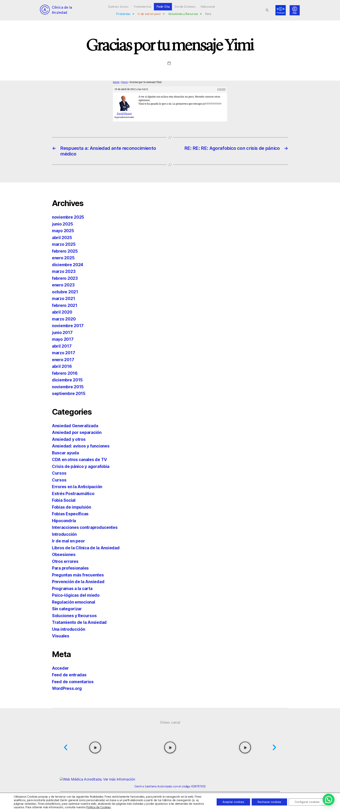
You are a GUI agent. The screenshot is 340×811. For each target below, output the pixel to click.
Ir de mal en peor (149, 14)
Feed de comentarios (73, 681)
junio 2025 (62, 224)
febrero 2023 (65, 278)
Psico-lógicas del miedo (76, 595)
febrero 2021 (64, 305)
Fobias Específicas (70, 513)
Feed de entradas (69, 674)
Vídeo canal (170, 722)
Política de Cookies (98, 807)
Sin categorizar (67, 608)
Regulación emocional (73, 602)
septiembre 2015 (68, 393)
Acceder (60, 668)
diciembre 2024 (67, 264)
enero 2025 (63, 257)
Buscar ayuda (65, 452)
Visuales (60, 635)
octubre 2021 (65, 291)
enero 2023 (63, 285)
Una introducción (68, 629)
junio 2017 (62, 332)
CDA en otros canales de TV (79, 459)
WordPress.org (67, 688)
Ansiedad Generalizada (75, 425)
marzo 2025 (63, 244)
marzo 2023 (63, 271)
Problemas (123, 14)
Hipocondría (64, 520)
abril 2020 (62, 312)
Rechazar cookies (269, 802)
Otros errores (65, 561)
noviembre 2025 (68, 217)
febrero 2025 (65, 251)
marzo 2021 (63, 298)
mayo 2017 (63, 339)
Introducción (64, 534)
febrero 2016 (65, 373)
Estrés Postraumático (73, 493)
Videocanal (207, 6)
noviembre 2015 (68, 386)
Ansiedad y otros (69, 439)
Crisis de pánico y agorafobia (80, 466)
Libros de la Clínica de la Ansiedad (86, 547)
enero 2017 (63, 359)
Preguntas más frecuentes (78, 575)
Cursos (59, 473)
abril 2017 (61, 346)
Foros (124, 82)
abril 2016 (62, 366)
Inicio (116, 82)
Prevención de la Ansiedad (78, 581)
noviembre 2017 (68, 325)
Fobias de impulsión (71, 507)
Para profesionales (70, 568)
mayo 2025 (63, 230)
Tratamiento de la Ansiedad (79, 622)
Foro (208, 14)
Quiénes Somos (118, 6)
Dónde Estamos (185, 6)
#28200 (221, 89)
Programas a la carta (72, 588)
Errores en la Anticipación (77, 486)
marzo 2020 (64, 319)
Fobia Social (64, 500)
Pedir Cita (162, 6)
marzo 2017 (63, 352)
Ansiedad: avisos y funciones (80, 446)
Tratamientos (142, 6)
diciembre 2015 (67, 379)
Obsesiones (63, 554)
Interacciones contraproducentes (85, 527)
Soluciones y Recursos (183, 14)
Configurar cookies (307, 802)
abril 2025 (62, 237)
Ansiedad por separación (77, 432)
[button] (267, 10)
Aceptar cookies (233, 802)
